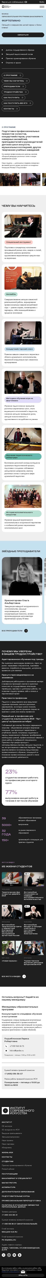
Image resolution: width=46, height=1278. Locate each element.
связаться (23, 35)
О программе (10, 75)
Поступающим (10, 1174)
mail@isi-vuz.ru (9, 1232)
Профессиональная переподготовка (21, 1201)
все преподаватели (12, 631)
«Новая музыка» (9, 961)
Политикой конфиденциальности (12, 1272)
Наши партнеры (8, 1144)
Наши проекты (7, 1140)
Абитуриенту (7, 1147)
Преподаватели (12, 86)
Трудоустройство (13, 92)
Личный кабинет (8, 1169)
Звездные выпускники (10, 1137)
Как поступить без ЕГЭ (15, 103)
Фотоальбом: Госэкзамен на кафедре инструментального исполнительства (34, 895)
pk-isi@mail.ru (9, 1240)
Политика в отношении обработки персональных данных (20, 1206)
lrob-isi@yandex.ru (17, 1050)
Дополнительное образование (18, 1192)
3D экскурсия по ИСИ (10, 1129)
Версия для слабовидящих (13, 2)
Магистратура (9, 1183)
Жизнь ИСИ (7, 1152)
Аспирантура (8, 1187)
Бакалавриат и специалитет (17, 1178)
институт (7, 1122)
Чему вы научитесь (14, 81)
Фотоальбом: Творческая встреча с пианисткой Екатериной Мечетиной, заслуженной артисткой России (11, 930)
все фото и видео (11, 976)
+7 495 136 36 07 (9, 1224)
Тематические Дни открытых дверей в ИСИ (11, 894)
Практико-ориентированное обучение (17, 1165)
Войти (42, 2)
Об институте (7, 1126)
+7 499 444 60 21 (9, 1215)
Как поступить (12, 98)
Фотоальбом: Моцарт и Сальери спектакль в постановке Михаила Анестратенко (33, 929)
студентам (7, 1161)
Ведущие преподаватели (12, 1133)
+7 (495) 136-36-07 (13, 1074)
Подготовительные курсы (16, 1196)
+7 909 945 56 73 (17, 1046)
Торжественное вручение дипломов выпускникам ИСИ (33, 962)
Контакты (9, 109)
